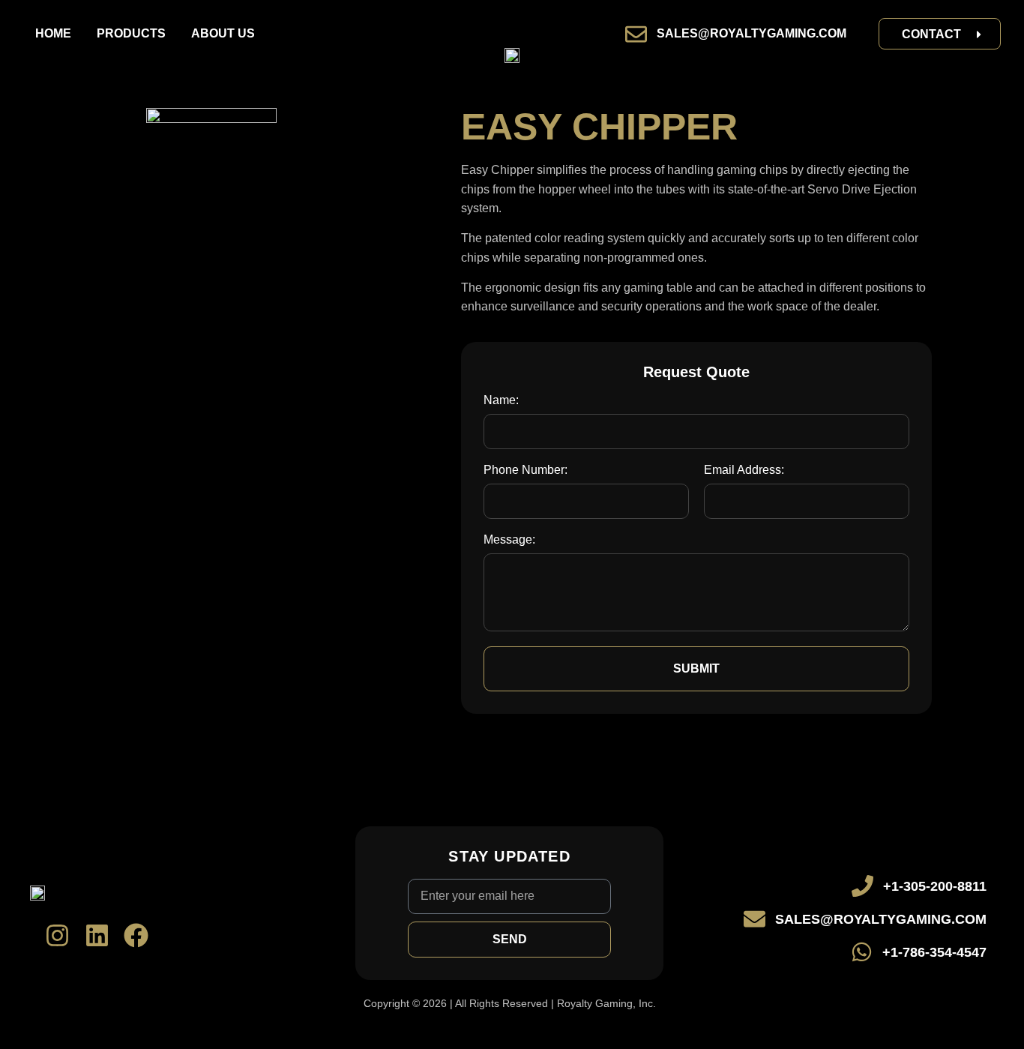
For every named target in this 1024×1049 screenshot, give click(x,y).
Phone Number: (525, 470)
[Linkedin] (97, 935)
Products (131, 33)
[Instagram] (57, 935)
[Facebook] (136, 935)
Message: (509, 540)
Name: (501, 400)
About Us (223, 33)
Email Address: (744, 470)
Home (53, 33)
